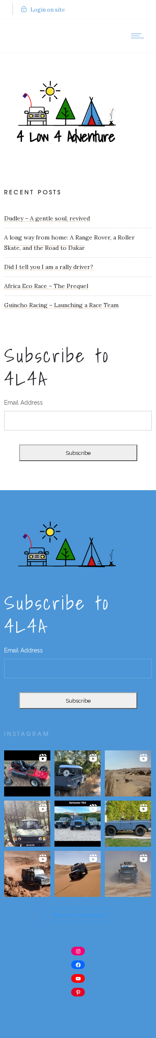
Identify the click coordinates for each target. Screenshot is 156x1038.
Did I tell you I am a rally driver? (48, 267)
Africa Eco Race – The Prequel (46, 286)
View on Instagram (78, 914)
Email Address (23, 402)
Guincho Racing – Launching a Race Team (61, 305)
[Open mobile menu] (139, 35)
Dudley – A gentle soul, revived (47, 218)
